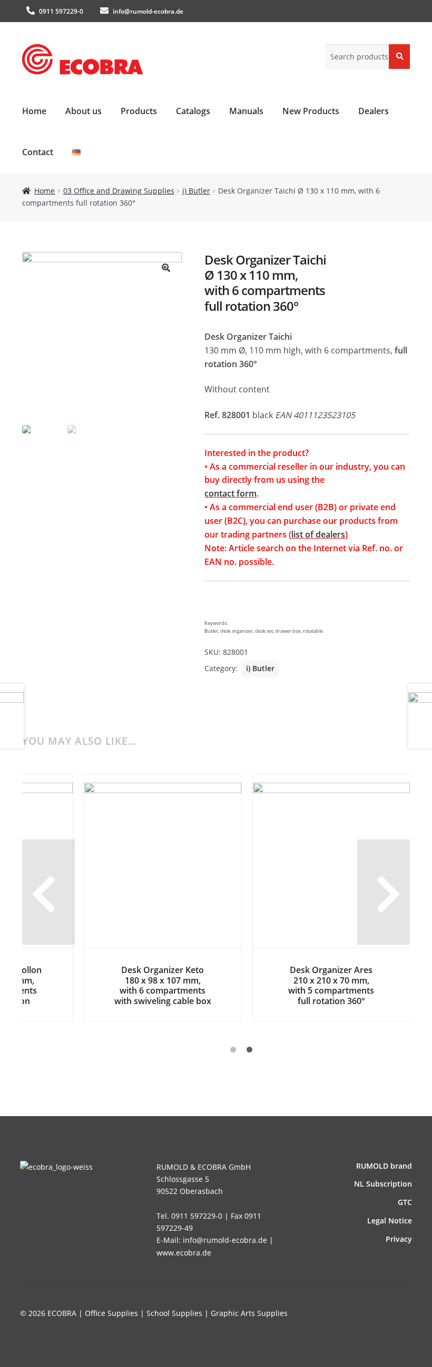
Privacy (399, 1239)
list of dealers (318, 534)
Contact (37, 152)
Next (383, 892)
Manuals (246, 111)
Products (139, 111)
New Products (310, 111)
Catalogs (193, 111)
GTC (405, 1202)
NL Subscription (383, 1184)
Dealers (373, 111)
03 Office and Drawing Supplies (118, 191)
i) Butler (196, 191)
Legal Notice (389, 1221)
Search (399, 56)
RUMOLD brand (384, 1166)
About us (83, 111)
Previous (48, 892)
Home (34, 111)
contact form (230, 493)
